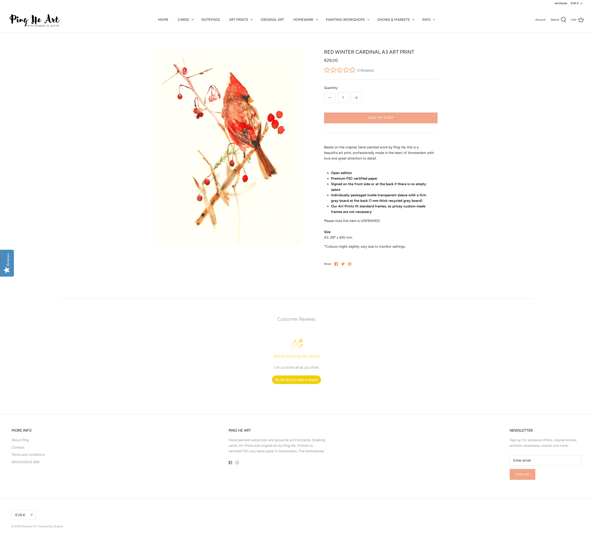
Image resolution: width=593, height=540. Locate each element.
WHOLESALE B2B (25, 462)
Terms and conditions (28, 455)
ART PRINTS (238, 20)
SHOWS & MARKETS (393, 20)
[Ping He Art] (34, 19)
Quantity (331, 88)
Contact (18, 447)
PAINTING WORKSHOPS (345, 20)
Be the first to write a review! (296, 380)
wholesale (561, 3)
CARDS (183, 20)
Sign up (522, 474)
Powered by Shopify (50, 526)
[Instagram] (237, 462)
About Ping (20, 440)
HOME (163, 20)
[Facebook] (230, 462)
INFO (426, 20)
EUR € (575, 3)
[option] (228, 147)
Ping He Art (29, 526)
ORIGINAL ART (272, 20)
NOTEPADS (211, 20)
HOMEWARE (303, 20)
